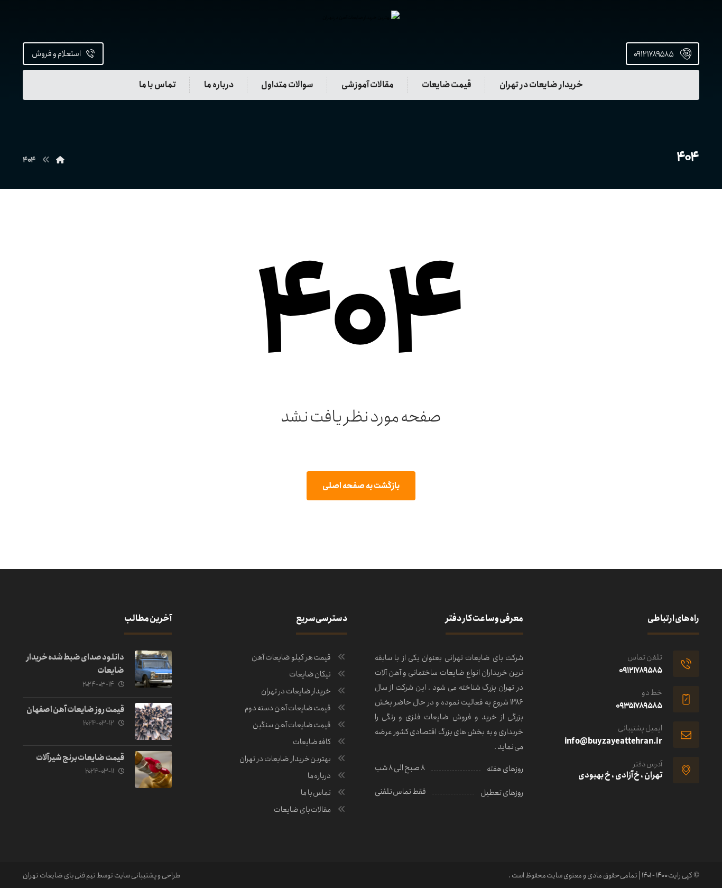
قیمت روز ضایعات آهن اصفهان (75, 709)
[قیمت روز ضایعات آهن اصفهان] (153, 721)
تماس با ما (316, 792)
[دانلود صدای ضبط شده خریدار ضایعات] (153, 669)
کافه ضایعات (312, 742)
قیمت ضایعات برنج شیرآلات (80, 758)
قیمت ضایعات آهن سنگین (292, 725)
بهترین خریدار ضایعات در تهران (285, 759)
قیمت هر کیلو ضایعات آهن (291, 657)
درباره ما (319, 776)
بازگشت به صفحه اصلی (360, 485)
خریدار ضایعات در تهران (296, 691)
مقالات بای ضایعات (302, 809)
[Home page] (60, 160)
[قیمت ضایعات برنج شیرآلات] (153, 769)
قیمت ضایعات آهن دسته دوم (288, 708)
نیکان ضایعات (310, 674)
